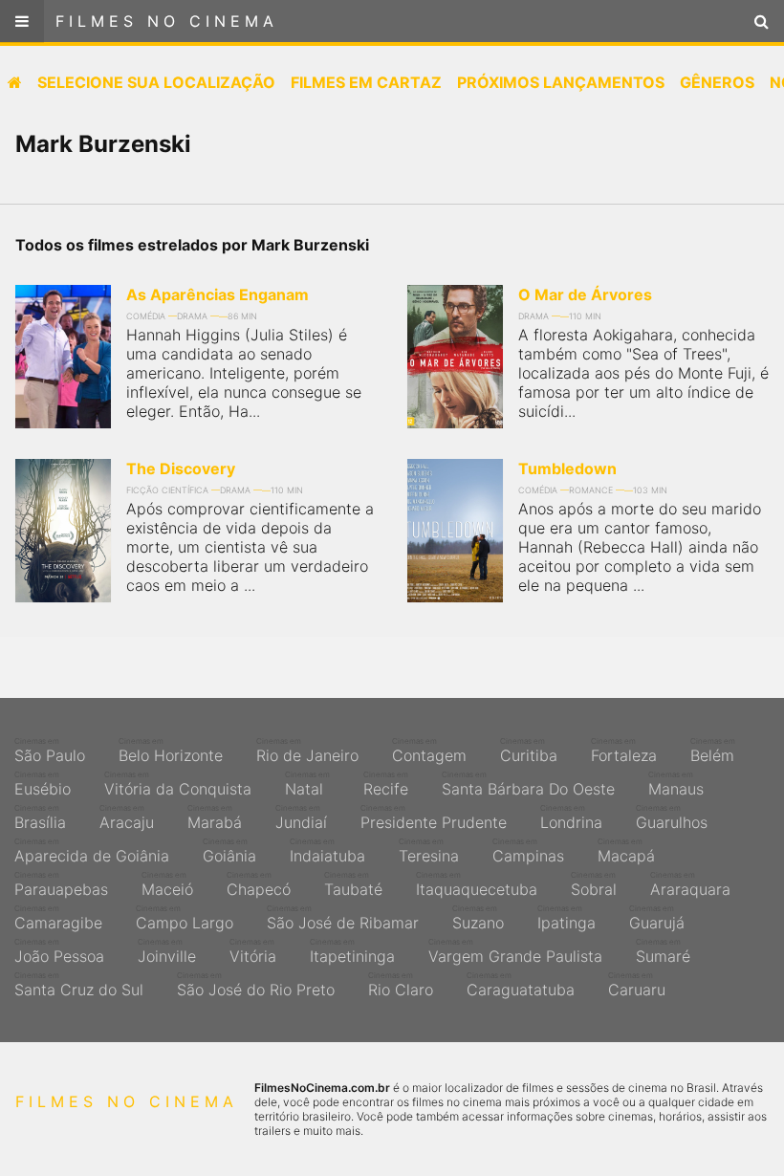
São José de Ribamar (343, 918)
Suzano (478, 918)
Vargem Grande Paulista (515, 951)
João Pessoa (59, 951)
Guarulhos (672, 817)
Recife (385, 784)
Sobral (594, 884)
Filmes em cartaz (366, 82)
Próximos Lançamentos (560, 82)
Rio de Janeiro (307, 750)
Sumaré (663, 951)
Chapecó (259, 884)
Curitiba (528, 750)
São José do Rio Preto (256, 984)
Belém (712, 750)
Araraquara (690, 884)
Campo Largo (184, 918)
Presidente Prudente (433, 817)
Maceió (167, 884)
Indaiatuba (327, 851)
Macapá (626, 851)
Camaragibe (58, 918)
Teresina (429, 851)
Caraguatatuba (521, 984)
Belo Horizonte (171, 750)
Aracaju (126, 817)
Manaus (676, 784)
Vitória (252, 951)
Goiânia (229, 851)
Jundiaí (301, 817)
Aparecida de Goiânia (91, 851)
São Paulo (49, 750)
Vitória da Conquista (177, 784)
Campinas (528, 851)
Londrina (571, 817)
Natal (307, 784)
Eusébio (42, 784)
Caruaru (636, 984)
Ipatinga (566, 918)
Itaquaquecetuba (476, 884)
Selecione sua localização (156, 82)
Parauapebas (61, 884)
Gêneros (717, 82)
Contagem (429, 750)
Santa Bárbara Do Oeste (528, 784)
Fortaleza (624, 750)
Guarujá (657, 918)
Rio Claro (400, 984)
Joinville (167, 951)
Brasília (40, 817)
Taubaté (353, 884)
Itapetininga (352, 951)
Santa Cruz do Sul (78, 984)
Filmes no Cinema (166, 21)
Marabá (214, 817)
